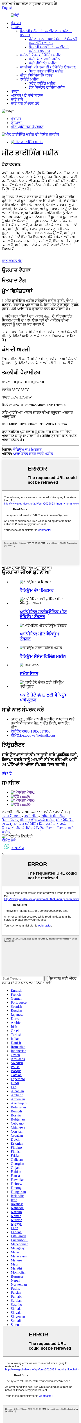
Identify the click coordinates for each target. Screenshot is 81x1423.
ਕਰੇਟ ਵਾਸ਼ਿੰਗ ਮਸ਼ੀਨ (42, 83)
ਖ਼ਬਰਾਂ (15, 91)
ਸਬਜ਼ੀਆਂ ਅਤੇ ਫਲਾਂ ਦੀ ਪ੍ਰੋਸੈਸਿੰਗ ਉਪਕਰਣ (48, 67)
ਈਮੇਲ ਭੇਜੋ (9, 840)
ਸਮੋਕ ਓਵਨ (29, 673)
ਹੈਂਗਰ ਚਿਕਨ (10, 820)
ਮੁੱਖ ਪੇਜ (16, 23)
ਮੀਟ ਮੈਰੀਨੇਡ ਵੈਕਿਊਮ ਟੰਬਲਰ (35, 828)
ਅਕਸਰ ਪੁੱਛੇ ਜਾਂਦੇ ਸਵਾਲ (27, 95)
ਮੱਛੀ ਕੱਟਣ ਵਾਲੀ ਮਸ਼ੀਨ (44, 59)
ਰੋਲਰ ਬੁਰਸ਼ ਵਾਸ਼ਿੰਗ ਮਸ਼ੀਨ (46, 71)
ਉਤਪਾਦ (16, 27)
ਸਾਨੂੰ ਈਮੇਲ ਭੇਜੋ (12, 261)
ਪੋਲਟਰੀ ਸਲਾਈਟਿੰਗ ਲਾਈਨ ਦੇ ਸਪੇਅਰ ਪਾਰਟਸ (49, 49)
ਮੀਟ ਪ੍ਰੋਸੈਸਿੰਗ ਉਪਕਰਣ (36, 75)
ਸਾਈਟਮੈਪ (31, 816)
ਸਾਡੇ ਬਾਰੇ (17, 99)
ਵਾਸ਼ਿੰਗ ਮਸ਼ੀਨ (29, 79)
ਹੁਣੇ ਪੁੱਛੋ (7, 773)
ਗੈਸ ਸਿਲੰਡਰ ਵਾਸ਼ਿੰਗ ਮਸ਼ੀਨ (47, 87)
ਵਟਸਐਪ (17, 848)
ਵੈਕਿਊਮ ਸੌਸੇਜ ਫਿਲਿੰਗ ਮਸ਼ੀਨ (43, 656)
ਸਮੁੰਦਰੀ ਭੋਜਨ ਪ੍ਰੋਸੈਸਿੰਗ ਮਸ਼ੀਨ (40, 55)
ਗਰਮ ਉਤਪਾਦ (11, 816)
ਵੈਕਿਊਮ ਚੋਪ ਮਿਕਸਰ (27, 450)
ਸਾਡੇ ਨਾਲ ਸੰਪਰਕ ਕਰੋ (25, 103)
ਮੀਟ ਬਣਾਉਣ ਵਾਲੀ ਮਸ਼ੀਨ (37, 820)
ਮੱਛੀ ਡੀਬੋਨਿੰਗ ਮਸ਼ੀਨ (42, 63)
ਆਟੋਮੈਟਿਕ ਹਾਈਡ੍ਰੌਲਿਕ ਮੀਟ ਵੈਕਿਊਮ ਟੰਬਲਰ (43, 614)
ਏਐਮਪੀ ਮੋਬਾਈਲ (52, 816)
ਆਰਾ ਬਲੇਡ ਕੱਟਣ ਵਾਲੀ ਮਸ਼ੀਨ (33, 454)
